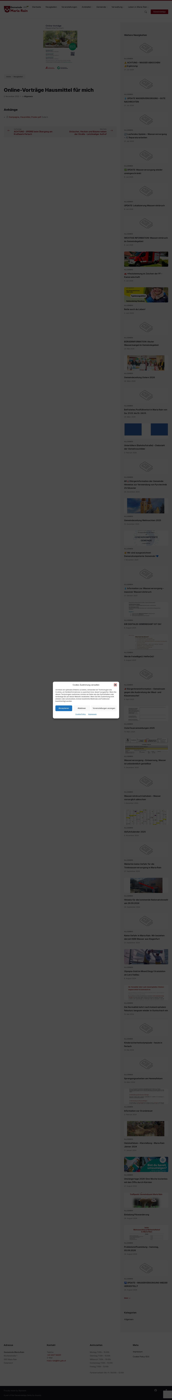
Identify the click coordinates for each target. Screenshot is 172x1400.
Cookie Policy (80, 714)
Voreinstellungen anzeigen (104, 708)
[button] (115, 685)
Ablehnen (82, 708)
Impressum (92, 714)
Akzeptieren (64, 708)
